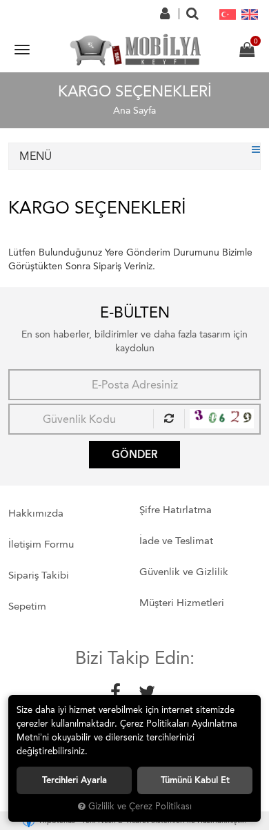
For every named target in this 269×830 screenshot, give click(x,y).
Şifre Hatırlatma (175, 510)
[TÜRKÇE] (228, 14)
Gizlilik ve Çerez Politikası (140, 806)
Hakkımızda (35, 513)
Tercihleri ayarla (74, 780)
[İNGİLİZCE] (250, 14)
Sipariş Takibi (38, 575)
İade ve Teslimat (176, 541)
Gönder (134, 454)
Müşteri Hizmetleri (181, 602)
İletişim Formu (41, 544)
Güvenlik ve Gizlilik (183, 572)
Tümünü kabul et (195, 780)
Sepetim (27, 606)
